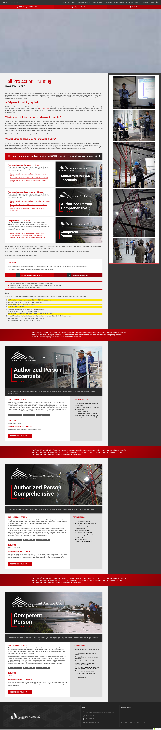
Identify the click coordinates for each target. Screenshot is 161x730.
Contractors (108, 2)
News (152, 2)
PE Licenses (71, 2)
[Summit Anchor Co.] (10, 3)
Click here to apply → (19, 436)
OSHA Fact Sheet (44, 108)
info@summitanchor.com (81, 7)
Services (137, 2)
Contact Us (135, 7)
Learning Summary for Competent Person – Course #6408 (27, 237)
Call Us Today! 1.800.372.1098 (28, 7)
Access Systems (119, 2)
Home (64, 2)
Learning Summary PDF (43, 415)
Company (145, 2)
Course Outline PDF (29, 415)
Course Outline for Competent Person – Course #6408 (26, 235)
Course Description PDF (14, 415)
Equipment (129, 2)
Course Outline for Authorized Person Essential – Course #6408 (29, 178)
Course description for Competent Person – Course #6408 (27, 233)
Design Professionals (84, 2)
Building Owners (97, 2)
